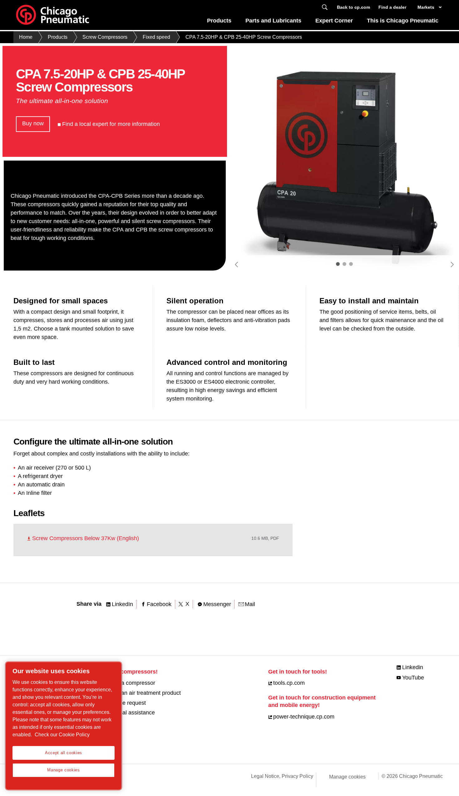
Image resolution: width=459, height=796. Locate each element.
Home (25, 37)
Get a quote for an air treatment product (131, 693)
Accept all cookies (63, 752)
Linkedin (412, 667)
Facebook (159, 604)
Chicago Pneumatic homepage (52, 15)
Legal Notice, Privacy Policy (282, 776)
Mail (250, 604)
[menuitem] (219, 22)
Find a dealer (392, 7)
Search (324, 7)
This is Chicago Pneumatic (402, 20)
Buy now (33, 123)
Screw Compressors (104, 37)
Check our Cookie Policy (62, 734)
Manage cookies (347, 776)
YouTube (413, 677)
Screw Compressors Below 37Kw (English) (85, 538)
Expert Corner (334, 20)
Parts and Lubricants (273, 20)
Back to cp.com (353, 7)
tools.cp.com (289, 683)
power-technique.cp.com (303, 717)
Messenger (217, 604)
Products (219, 20)
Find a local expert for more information (111, 124)
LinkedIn (122, 604)
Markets (425, 7)
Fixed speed (156, 37)
